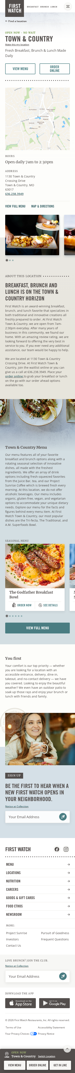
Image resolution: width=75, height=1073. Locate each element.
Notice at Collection (17, 806)
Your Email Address (24, 817)
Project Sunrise (16, 933)
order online (14, 376)
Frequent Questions (55, 939)
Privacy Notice (46, 1033)
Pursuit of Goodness (56, 933)
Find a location (17, 21)
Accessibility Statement (51, 1027)
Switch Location (46, 1056)
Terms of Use (13, 1027)
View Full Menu (16, 206)
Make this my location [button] (17, 44)
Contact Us (13, 945)
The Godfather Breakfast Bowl (31, 594)
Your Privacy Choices (17, 1033)
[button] (7, 260)
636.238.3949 (14, 194)
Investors (17, 939)
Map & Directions (42, 206)
